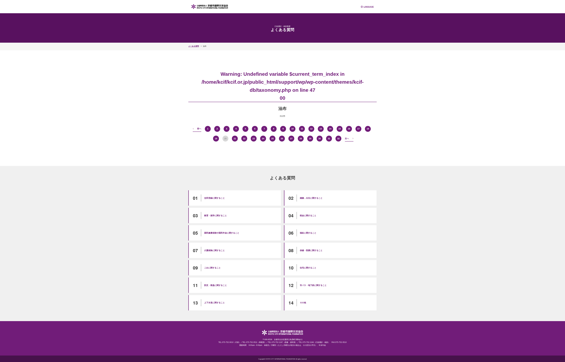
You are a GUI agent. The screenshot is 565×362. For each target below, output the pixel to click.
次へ (347, 138)
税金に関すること (308, 215)
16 (349, 129)
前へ (199, 128)
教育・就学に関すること (215, 215)
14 (330, 129)
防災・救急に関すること (215, 285)
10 (292, 129)
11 (302, 129)
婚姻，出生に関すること (311, 198)
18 (368, 129)
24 (263, 138)
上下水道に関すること (214, 302)
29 (310, 138)
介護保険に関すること (214, 250)
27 (291, 138)
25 (272, 138)
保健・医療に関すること (311, 250)
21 (235, 138)
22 (244, 138)
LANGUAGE (369, 7)
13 (321, 129)
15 (339, 129)
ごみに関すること (212, 268)
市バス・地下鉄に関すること (313, 285)
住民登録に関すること (214, 198)
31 (329, 138)
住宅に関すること (308, 268)
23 (253, 138)
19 (216, 138)
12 (311, 129)
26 (282, 138)
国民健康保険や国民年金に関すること (221, 233)
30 (319, 138)
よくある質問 (193, 46)
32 (338, 138)
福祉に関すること (308, 233)
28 (301, 138)
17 (358, 129)
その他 (303, 302)
